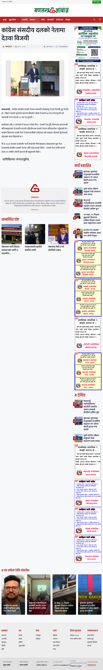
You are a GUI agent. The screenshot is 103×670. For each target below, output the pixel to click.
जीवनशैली (50, 19)
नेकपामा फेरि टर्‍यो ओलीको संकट (56, 248)
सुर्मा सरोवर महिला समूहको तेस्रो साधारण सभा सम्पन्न (92, 191)
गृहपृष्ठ (5, 19)
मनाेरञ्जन (59, 19)
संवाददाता (8, 47)
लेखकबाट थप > (35, 210)
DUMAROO (92, 665)
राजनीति (24, 19)
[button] (94, 20)
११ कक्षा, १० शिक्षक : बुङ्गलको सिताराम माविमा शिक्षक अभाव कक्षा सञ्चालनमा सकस (92, 219)
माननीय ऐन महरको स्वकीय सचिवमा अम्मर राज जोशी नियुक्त (92, 232)
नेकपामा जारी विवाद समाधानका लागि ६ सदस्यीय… (10, 250)
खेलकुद (67, 19)
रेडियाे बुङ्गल (96, 2)
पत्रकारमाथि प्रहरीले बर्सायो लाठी (33, 248)
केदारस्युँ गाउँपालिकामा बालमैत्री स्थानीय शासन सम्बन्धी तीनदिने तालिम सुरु (92, 205)
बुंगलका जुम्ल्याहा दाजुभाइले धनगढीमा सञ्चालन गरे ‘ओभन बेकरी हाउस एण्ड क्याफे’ (91, 177)
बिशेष (43, 19)
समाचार (32, 19)
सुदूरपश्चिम (12, 19)
